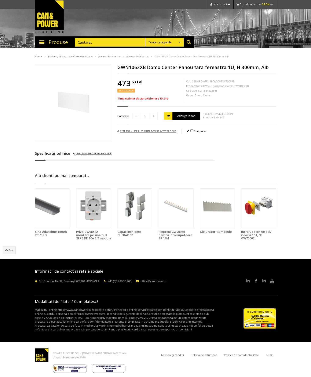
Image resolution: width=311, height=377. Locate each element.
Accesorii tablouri (108, 56)
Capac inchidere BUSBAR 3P (129, 233)
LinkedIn (248, 281)
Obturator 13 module (216, 232)
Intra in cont (220, 4)
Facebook (256, 281)
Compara (199, 131)
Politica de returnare (204, 355)
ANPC (269, 355)
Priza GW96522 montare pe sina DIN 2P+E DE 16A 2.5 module (93, 235)
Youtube (272, 281)
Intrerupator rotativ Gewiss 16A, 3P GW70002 (256, 235)
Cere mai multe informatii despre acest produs (148, 131)
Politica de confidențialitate (241, 355)
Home (38, 56)
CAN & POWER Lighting (49, 17)
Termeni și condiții (172, 355)
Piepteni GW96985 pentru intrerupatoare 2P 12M (175, 235)
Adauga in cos (186, 116)
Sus (11, 250)
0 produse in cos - (254, 4)
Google (264, 281)
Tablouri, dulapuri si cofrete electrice (69, 56)
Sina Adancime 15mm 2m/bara (51, 233)
